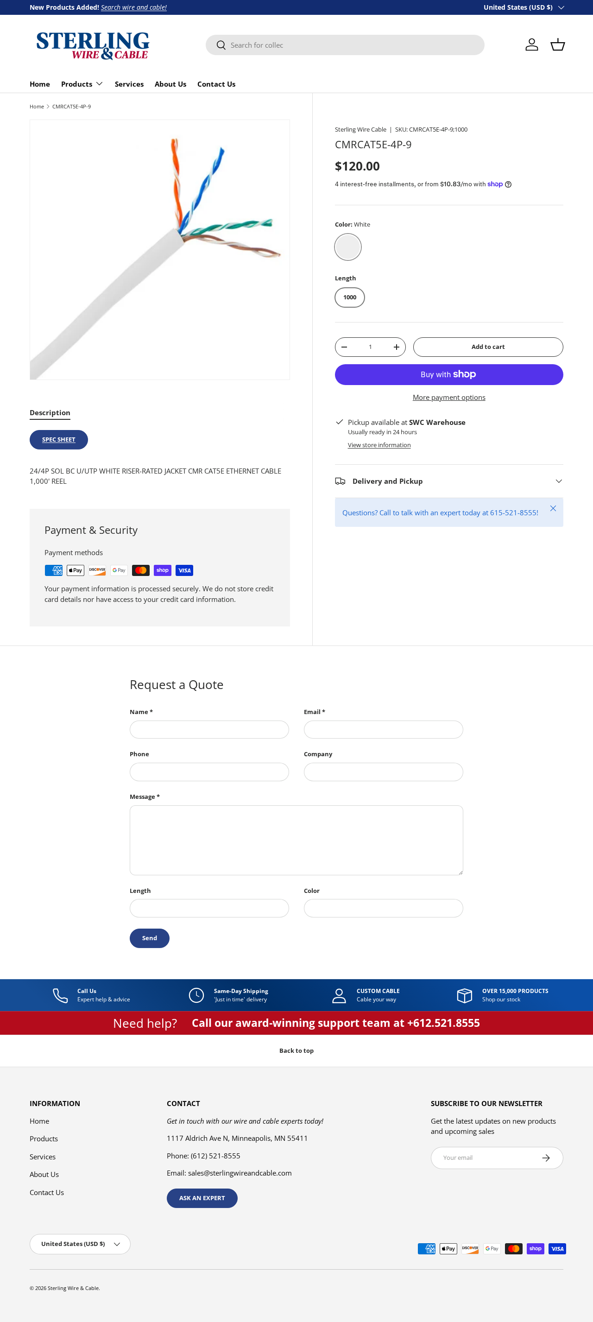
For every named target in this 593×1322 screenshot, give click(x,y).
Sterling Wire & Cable (73, 1287)
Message (142, 796)
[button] (558, 44)
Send (149, 938)
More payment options (449, 397)
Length (140, 890)
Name (139, 712)
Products (76, 84)
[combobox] (345, 45)
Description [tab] (50, 412)
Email (312, 712)
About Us (170, 84)
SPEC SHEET (59, 439)
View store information (379, 445)
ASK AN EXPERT (202, 1198)
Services (129, 84)
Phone (139, 754)
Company (318, 754)
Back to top (296, 1050)
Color (312, 890)
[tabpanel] (160, 458)
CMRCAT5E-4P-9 (71, 106)
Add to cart (488, 346)
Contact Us (216, 84)
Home (40, 84)
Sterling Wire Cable (360, 129)
